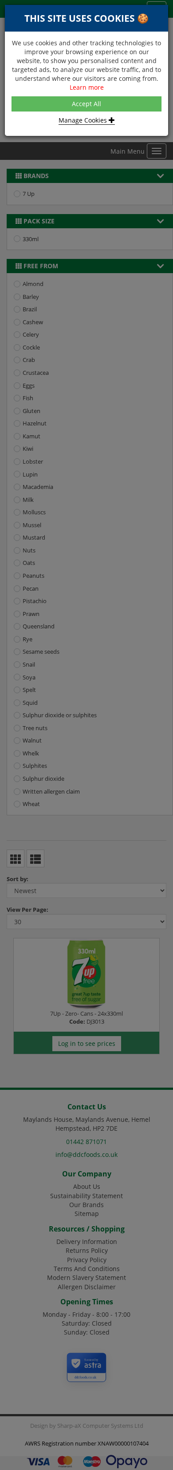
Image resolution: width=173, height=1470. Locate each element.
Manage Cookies (84, 120)
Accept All (86, 103)
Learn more (87, 87)
